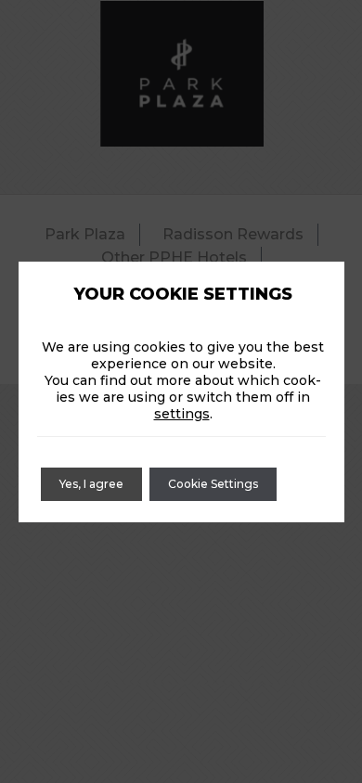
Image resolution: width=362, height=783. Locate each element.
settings (182, 413)
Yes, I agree (91, 484)
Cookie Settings (213, 484)
